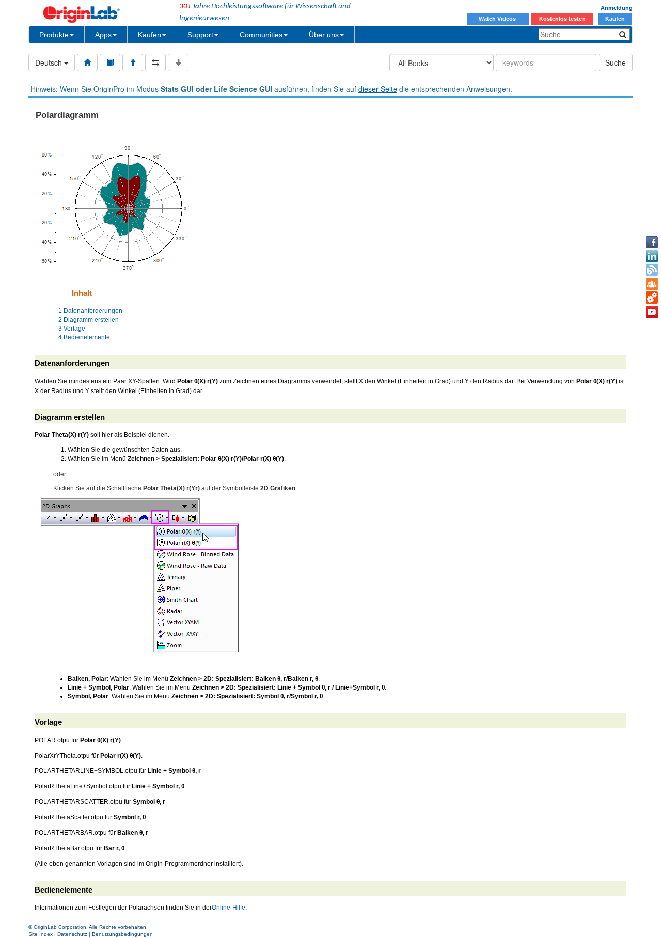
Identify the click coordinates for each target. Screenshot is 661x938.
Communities (261, 34)
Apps (103, 34)
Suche (615, 62)
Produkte (54, 34)
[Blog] (651, 270)
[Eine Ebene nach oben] (132, 62)
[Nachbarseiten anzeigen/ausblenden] (155, 62)
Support (200, 34)
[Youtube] (651, 312)
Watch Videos (498, 18)
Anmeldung (617, 8)
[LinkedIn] (651, 256)
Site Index (40, 934)
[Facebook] (651, 242)
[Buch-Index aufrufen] (110, 62)
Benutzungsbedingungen (122, 934)
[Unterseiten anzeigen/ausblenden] (178, 62)
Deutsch (49, 62)
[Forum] (651, 284)
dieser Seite (377, 89)
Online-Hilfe (228, 907)
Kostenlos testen (562, 18)
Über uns (324, 34)
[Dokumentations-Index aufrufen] (87, 62)
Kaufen (615, 18)
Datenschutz (72, 934)
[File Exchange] (651, 298)
